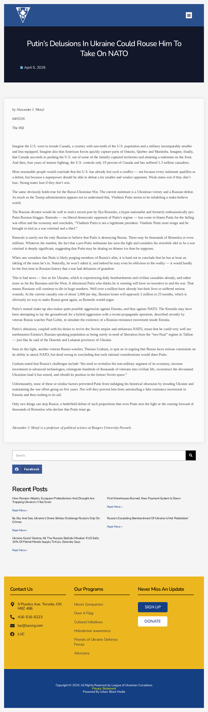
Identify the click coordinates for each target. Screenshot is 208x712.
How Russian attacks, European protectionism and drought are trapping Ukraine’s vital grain (53, 500)
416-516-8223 (30, 616)
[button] (189, 15)
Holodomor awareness (92, 630)
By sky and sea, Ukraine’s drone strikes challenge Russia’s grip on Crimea (56, 520)
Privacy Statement (104, 688)
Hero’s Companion (88, 604)
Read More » (19, 510)
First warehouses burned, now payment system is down (144, 498)
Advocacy (82, 653)
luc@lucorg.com (30, 625)
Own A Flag (83, 613)
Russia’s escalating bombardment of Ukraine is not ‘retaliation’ (148, 518)
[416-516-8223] (12, 617)
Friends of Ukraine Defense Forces (96, 642)
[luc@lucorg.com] (12, 625)
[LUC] (12, 634)
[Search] (191, 455)
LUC (21, 634)
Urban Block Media (112, 692)
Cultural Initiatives (88, 622)
